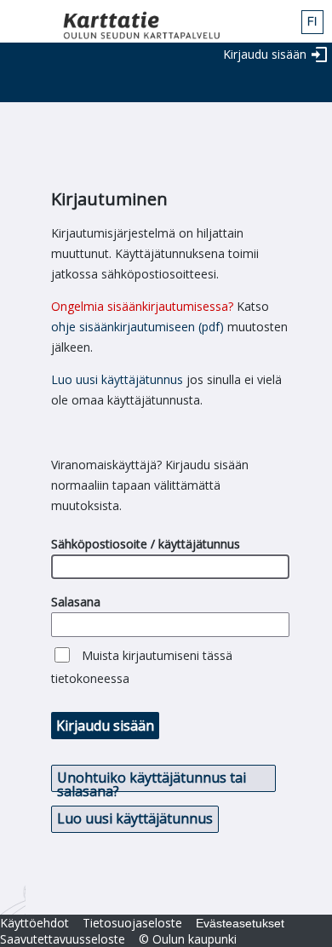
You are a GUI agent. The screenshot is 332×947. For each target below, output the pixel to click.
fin (312, 22)
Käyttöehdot (34, 923)
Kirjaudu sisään (264, 54)
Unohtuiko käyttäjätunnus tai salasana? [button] (151, 780)
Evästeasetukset (240, 923)
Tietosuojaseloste (132, 923)
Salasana (75, 602)
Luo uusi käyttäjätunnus (117, 379)
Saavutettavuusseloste (62, 939)
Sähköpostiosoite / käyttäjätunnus (145, 544)
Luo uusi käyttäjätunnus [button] (135, 818)
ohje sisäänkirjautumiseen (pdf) (137, 327)
